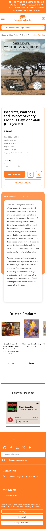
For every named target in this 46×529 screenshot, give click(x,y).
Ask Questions (23, 182)
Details (25, 196)
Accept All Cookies (22, 522)
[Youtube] (17, 447)
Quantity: (8, 160)
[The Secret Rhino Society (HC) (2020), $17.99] (31, 328)
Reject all (22, 517)
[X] (24, 447)
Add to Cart (14, 174)
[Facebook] (11, 447)
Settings (22, 511)
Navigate (11, 489)
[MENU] (2, 18)
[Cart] (43, 18)
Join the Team (11, 495)
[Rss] (30, 447)
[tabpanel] (11, 347)
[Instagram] (4, 447)
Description (10, 196)
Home (3, 35)
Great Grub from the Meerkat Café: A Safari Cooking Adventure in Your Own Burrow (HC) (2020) (11, 349)
